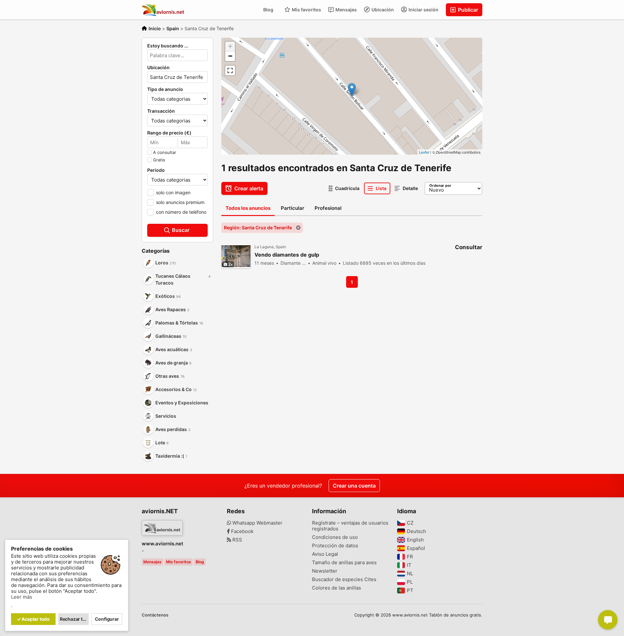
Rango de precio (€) (169, 132)
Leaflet (424, 152)
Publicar (467, 9)
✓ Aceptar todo (33, 619)
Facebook (242, 531)
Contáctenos (155, 614)
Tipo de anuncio (165, 89)
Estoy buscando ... (167, 45)
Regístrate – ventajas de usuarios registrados (350, 526)
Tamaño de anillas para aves (344, 563)
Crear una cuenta (354, 485)
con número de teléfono (181, 212)
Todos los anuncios (248, 208)
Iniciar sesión (423, 9)
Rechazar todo (74, 619)
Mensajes (345, 9)
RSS (236, 540)
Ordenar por (440, 185)
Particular (292, 208)
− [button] (230, 56)
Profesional (328, 208)
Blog (268, 9)
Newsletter (324, 571)
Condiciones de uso (335, 537)
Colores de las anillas (336, 588)
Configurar (107, 619)
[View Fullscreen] (230, 70)
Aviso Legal (325, 554)
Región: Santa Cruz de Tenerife (258, 227)
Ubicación (382, 9)
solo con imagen (173, 192)
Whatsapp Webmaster (256, 523)
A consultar (164, 152)
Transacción (161, 111)
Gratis (159, 160)
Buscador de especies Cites (344, 579)
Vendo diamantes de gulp (286, 255)
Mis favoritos (306, 9)
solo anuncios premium (180, 202)
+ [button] (230, 46)
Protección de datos (335, 546)
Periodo (156, 170)
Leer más (21, 597)
